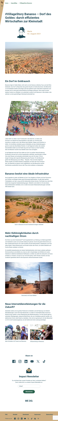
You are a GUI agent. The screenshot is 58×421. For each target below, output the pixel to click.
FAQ (6, 414)
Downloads (26, 414)
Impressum (37, 414)
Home (6, 3)
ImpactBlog (14, 3)
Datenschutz (49, 414)
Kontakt (15, 414)
